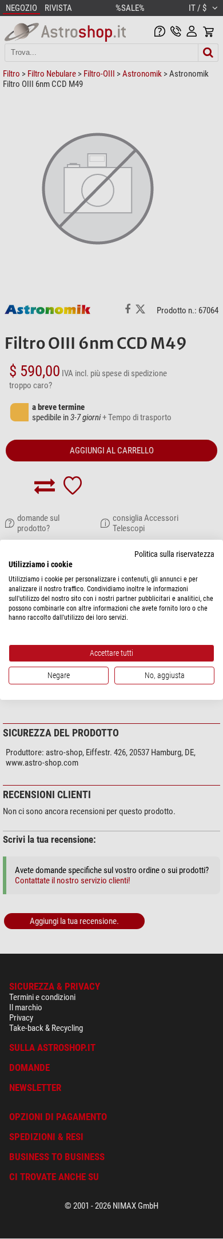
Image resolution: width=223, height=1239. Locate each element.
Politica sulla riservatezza (174, 553)
